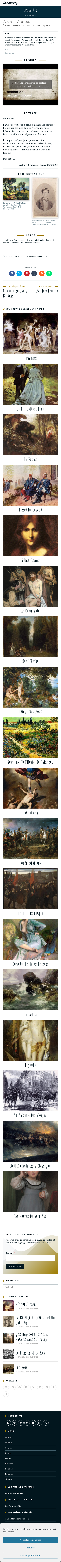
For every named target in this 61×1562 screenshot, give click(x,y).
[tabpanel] (30, 41)
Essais (8, 1453)
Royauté (30, 1065)
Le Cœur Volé (30, 610)
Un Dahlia (30, 1014)
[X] (14, 1423)
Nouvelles (10, 1463)
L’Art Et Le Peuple (30, 913)
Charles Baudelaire (14, 1493)
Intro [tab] (7, 33)
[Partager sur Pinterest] (27, 273)
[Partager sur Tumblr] (34, 273)
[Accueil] (25, 15)
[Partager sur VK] (40, 1387)
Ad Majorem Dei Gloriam (31, 1115)
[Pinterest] (21, 1423)
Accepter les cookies (30, 1539)
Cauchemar (30, 812)
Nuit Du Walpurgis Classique (30, 1166)
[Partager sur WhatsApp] (49, 273)
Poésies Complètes (41, 26)
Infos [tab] (7, 49)
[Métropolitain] (8, 1305)
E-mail (10, 1253)
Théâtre (9, 1479)
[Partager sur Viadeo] (6, 1394)
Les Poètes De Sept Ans (30, 1216)
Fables (8, 1458)
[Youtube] (33, 1423)
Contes (8, 1448)
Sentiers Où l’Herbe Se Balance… (30, 762)
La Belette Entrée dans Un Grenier (35, 1320)
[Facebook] (8, 1423)
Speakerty (10, 3)
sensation (31, 256)
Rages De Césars (30, 509)
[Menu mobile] (56, 3)
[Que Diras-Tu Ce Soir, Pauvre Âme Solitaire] (8, 1338)
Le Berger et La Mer (30, 1353)
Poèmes (26, 26)
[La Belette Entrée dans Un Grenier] (8, 1321)
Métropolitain (26, 1304)
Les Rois (22, 1368)
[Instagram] (39, 1423)
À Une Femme (30, 560)
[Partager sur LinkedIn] (26, 1387)
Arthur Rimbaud (13, 26)
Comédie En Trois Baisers (30, 964)
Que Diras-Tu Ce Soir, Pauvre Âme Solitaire (32, 1337)
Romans (9, 1474)
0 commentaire (32, 1308)
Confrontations (30, 863)
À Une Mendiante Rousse (17, 1519)
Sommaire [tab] (9, 53)
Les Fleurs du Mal (13, 1506)
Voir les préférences (30, 1555)
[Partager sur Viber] (33, 1387)
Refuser (30, 1547)
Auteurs (9, 1437)
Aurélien (10, 22)
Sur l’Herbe (30, 661)
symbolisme (42, 256)
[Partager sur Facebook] (12, 273)
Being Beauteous (30, 711)
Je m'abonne (15, 1266)
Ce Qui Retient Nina (30, 409)
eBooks (8, 1442)
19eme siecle (20, 256)
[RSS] (46, 1423)
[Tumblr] (27, 1423)
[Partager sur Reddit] (42, 273)
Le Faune (30, 459)
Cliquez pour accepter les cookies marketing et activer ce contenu (30, 84)
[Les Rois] (8, 1369)
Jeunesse (30, 358)
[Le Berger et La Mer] (8, 1354)
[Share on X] (19, 273)
